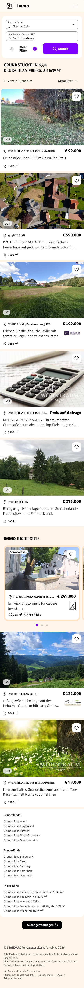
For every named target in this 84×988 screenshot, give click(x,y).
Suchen (63, 49)
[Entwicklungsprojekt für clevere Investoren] (42, 583)
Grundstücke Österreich (18, 875)
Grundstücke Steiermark (18, 856)
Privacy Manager (13, 978)
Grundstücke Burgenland (19, 826)
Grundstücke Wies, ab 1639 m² (23, 901)
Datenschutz (45, 974)
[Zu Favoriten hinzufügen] (76, 96)
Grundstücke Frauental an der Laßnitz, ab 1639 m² (34, 906)
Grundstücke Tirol (15, 861)
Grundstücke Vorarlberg (18, 870)
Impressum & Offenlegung (19, 974)
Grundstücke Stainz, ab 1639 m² (23, 910)
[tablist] (42, 625)
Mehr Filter (27, 48)
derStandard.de (12, 971)
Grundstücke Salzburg (17, 866)
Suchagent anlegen (40, 925)
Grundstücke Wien (15, 821)
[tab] (37, 625)
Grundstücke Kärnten (16, 830)
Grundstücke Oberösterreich (21, 840)
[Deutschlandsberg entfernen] (10, 38)
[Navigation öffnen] (75, 6)
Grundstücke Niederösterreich (22, 835)
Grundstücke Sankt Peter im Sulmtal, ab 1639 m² (34, 892)
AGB (59, 974)
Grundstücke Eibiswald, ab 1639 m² (25, 896)
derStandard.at (31, 971)
